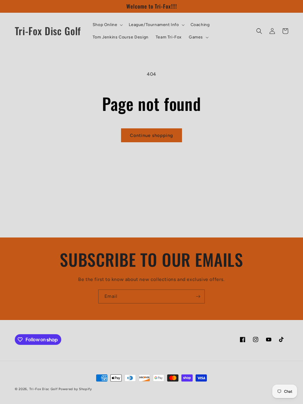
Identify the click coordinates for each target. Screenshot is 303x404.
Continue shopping (151, 135)
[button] (107, 25)
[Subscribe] (197, 296)
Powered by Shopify (75, 389)
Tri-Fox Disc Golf (44, 389)
